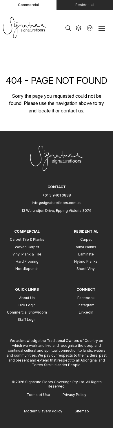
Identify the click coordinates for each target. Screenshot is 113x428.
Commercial (28, 5)
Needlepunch (27, 268)
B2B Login (27, 305)
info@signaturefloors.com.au (56, 203)
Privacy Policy (74, 394)
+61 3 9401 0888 (56, 195)
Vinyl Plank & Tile (26, 254)
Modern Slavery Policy (43, 411)
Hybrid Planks (86, 261)
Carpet (86, 239)
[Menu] (103, 28)
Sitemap (82, 411)
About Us (27, 298)
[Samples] (78, 28)
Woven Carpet (27, 247)
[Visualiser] (89, 28)
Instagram (86, 305)
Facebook (86, 298)
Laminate (86, 254)
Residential (84, 5)
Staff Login (27, 319)
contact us (72, 111)
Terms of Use (38, 394)
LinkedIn (86, 312)
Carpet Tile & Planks (27, 239)
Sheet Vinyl (86, 268)
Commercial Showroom (27, 312)
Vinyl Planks (86, 247)
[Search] (68, 28)
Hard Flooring (27, 261)
